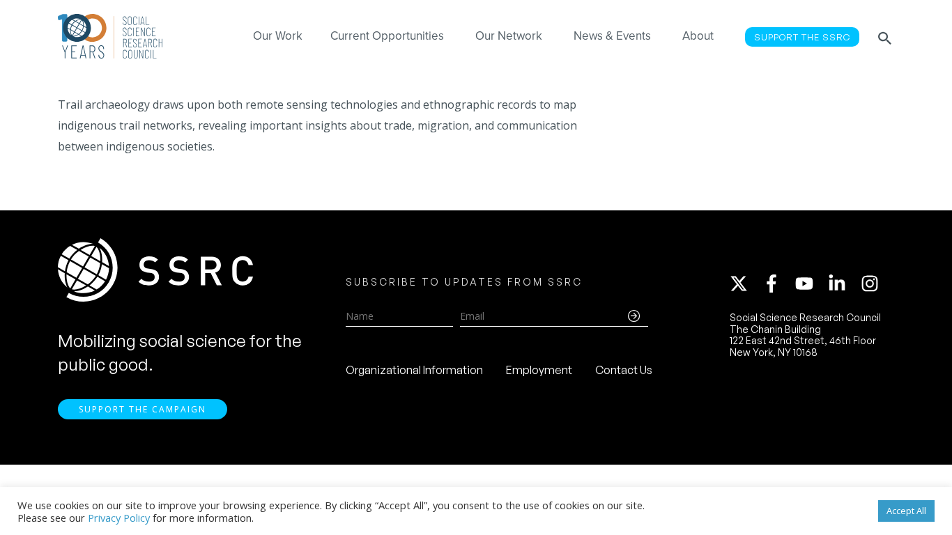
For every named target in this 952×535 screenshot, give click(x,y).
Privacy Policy (119, 518)
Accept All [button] (906, 510)
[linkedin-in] (843, 283)
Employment (539, 370)
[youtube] (810, 283)
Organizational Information (414, 370)
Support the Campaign (142, 409)
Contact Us (623, 370)
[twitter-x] (745, 283)
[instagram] (872, 283)
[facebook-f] (777, 283)
